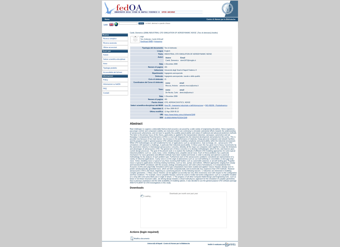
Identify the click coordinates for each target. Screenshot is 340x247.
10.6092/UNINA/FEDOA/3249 (175, 118)
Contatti (106, 93)
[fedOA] (153, 16)
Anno (105, 64)
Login (106, 25)
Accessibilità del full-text (112, 72)
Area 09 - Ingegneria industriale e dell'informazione (183, 105)
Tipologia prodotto (110, 68)
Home (107, 19)
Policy (105, 80)
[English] (111, 23)
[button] (131, 238)
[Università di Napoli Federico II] (224, 16)
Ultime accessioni (110, 47)
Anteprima (158, 42)
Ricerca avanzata (110, 43)
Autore (105, 55)
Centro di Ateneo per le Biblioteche (221, 19)
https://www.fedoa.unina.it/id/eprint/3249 (179, 115)
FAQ (105, 89)
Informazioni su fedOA (111, 84)
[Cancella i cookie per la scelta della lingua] (116, 23)
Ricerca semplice (109, 39)
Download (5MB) (146, 42)
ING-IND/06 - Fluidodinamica (216, 105)
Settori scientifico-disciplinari (114, 59)
